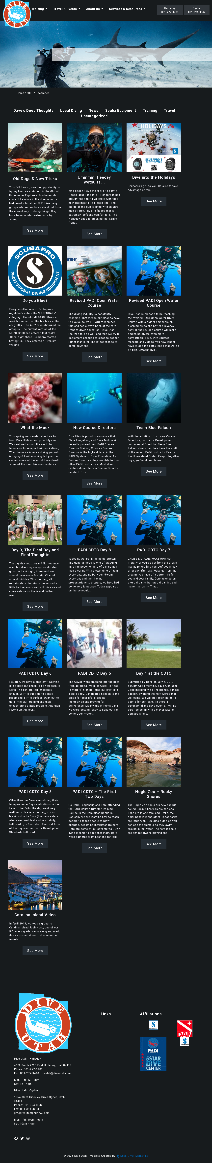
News (94, 110)
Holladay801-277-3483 (170, 10)
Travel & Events (65, 9)
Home (20, 93)
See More (35, 230)
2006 (30, 93)
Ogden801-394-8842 (196, 10)
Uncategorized (94, 116)
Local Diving (71, 110)
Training (38, 9)
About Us (93, 9)
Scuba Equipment (120, 110)
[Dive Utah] (17, 14)
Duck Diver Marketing (134, 1155)
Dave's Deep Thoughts (34, 110)
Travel (169, 110)
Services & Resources (126, 9)
